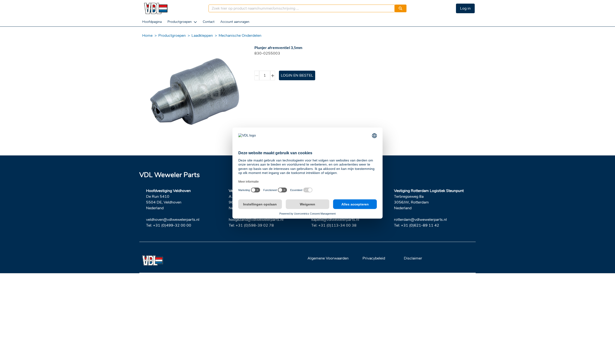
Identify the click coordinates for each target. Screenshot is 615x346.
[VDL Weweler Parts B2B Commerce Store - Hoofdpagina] (155, 8)
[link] (152, 21)
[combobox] (300, 8)
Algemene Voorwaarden (328, 258)
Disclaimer (413, 258)
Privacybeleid (374, 258)
